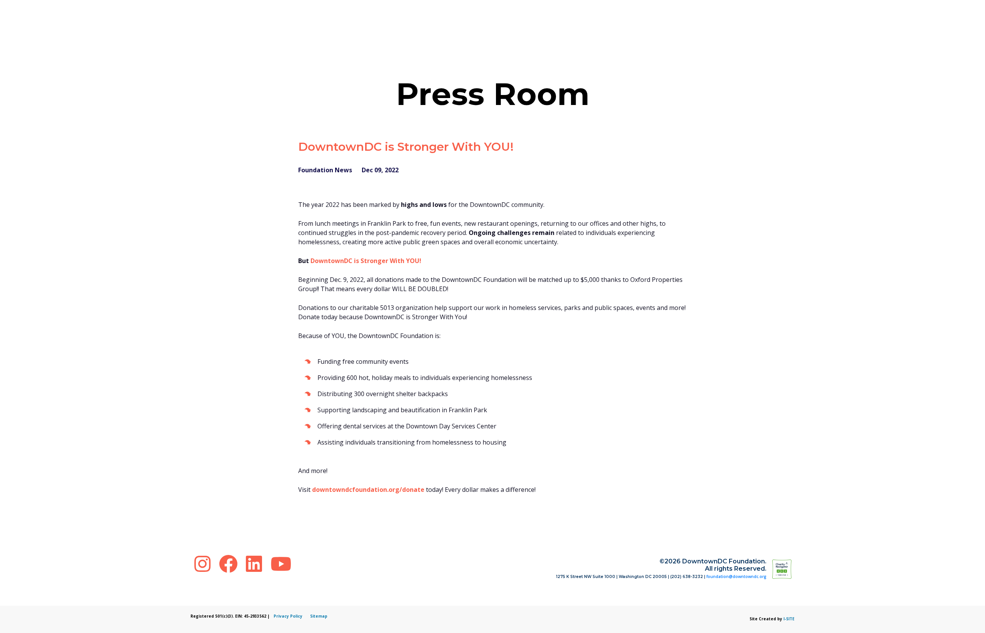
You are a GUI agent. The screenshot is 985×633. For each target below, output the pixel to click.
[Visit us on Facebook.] (230, 563)
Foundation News (325, 170)
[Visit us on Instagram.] (204, 563)
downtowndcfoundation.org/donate (368, 489)
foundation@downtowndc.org (736, 576)
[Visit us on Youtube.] (280, 563)
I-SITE (789, 618)
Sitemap (318, 616)
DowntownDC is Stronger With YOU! (366, 261)
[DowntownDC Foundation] (793, 569)
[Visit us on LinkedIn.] (256, 563)
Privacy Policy (288, 616)
